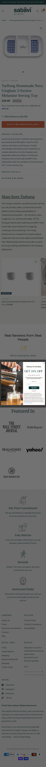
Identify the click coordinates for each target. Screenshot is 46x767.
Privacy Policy (26, 402)
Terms (31, 402)
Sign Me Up (34, 387)
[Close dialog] (44, 363)
